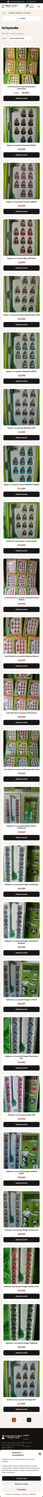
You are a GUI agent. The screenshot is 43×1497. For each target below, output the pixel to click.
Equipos (25, 1439)
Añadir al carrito (22, 98)
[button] (40, 1454)
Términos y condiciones (13, 1494)
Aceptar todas (21, 1478)
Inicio (3, 13)
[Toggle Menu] (38, 7)
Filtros (22, 18)
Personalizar (21, 1489)
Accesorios (26, 1446)
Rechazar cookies (21, 1484)
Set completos (28, 1442)
